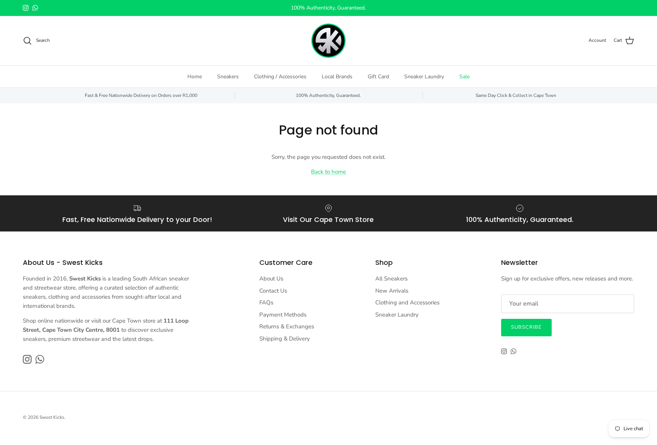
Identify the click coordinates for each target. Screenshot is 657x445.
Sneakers (228, 76)
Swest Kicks (52, 417)
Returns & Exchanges (286, 326)
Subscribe (526, 327)
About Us (271, 278)
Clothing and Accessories (407, 302)
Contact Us (273, 291)
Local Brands (337, 76)
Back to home (328, 172)
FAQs (266, 302)
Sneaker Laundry (424, 76)
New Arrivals (391, 291)
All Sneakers (391, 278)
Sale (464, 76)
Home (194, 76)
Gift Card (378, 76)
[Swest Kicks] (328, 41)
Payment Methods (282, 314)
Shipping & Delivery (284, 338)
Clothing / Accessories (280, 76)
